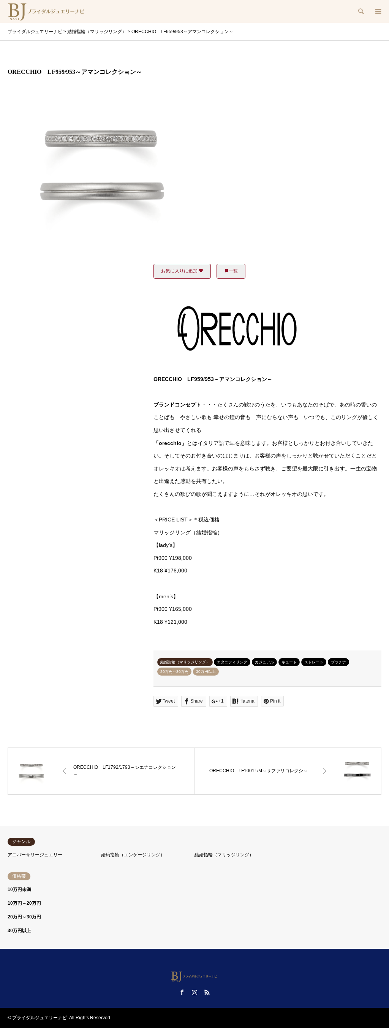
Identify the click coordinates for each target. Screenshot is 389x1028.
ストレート (313, 662)
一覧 (233, 271)
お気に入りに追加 (180, 271)
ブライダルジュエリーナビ (39, 1017)
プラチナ (338, 662)
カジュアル (264, 662)
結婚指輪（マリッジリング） (185, 662)
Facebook (182, 992)
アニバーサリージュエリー (35, 854)
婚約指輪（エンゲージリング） (133, 854)
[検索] (360, 11)
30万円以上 (206, 671)
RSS (207, 992)
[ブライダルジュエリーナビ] (47, 11)
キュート (289, 662)
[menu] (377, 11)
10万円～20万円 (24, 903)
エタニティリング (232, 662)
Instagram (194, 992)
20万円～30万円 (174, 671)
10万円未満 (19, 889)
